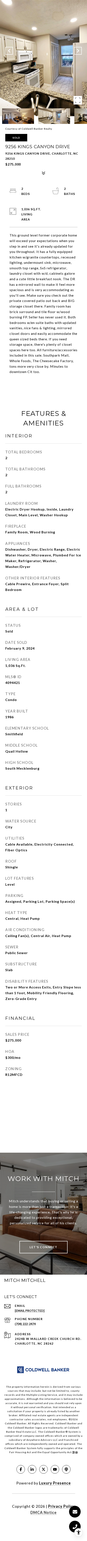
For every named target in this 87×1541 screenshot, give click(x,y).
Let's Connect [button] (43, 1247)
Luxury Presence (55, 1483)
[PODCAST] (66, 1469)
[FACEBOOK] (20, 1469)
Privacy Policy (61, 1506)
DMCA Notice (43, 1512)
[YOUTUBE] (55, 1469)
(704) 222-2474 (25, 1324)
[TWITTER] (43, 1469)
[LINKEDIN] (32, 1469)
